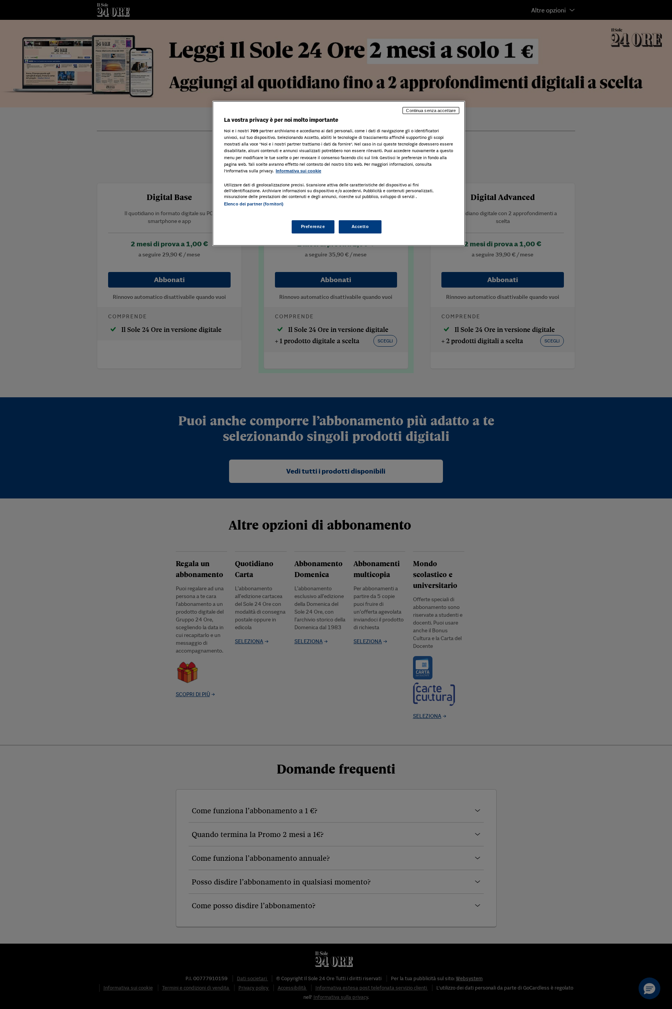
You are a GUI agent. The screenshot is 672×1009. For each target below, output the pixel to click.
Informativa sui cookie (298, 170)
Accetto (360, 227)
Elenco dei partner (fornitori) (254, 204)
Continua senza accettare (431, 110)
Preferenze (313, 227)
